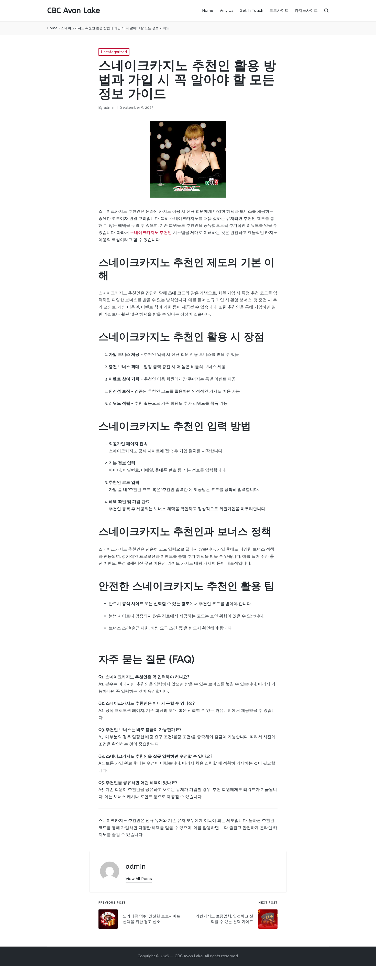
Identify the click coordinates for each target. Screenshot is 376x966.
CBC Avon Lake (73, 10)
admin (136, 867)
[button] (139, 878)
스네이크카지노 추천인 (151, 232)
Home (52, 28)
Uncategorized (114, 52)
